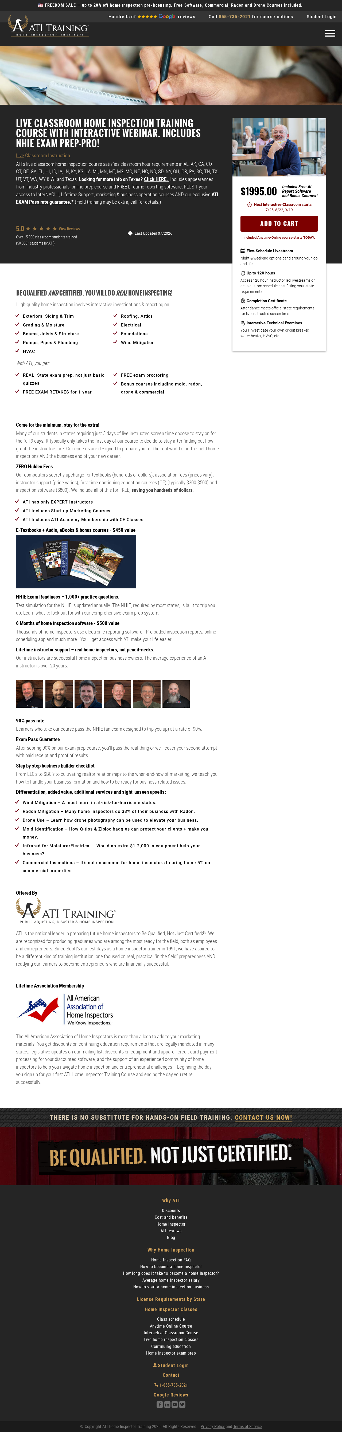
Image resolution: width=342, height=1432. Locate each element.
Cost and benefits (171, 1217)
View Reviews (69, 229)
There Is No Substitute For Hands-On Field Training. (171, 1117)
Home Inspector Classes (171, 1309)
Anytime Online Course (171, 1326)
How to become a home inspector (171, 1266)
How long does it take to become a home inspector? (171, 1273)
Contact (171, 1375)
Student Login (322, 16)
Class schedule (171, 1319)
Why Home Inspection (171, 1250)
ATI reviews (171, 1230)
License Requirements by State (171, 1299)
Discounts (171, 1210)
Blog (171, 1237)
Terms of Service (247, 1426)
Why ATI (171, 1200)
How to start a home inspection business (171, 1286)
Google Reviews (171, 1395)
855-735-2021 (235, 16)
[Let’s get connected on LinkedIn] (167, 1406)
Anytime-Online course (275, 237)
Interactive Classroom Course (171, 1332)
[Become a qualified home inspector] (48, 26)
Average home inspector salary (171, 1280)
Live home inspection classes (171, 1339)
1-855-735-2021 (173, 1385)
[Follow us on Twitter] (182, 1406)
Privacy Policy (213, 1426)
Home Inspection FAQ (171, 1259)
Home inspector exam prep (171, 1353)
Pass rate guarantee (49, 202)
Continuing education (171, 1346)
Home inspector (171, 1224)
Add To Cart (279, 223)
